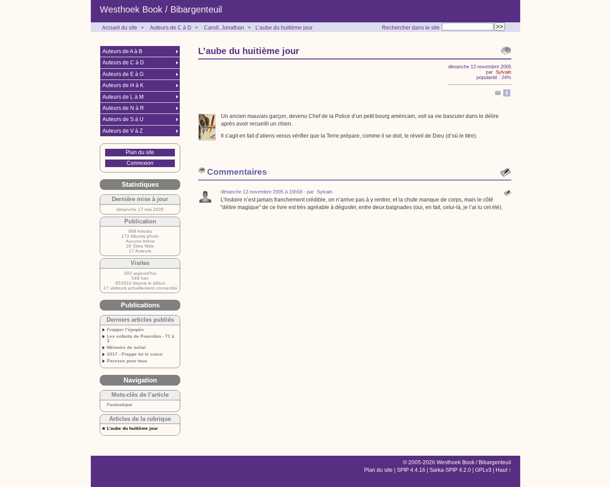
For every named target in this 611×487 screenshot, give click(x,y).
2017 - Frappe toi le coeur (135, 354)
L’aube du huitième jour (284, 28)
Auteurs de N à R (123, 108)
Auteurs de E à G (123, 74)
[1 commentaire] (506, 51)
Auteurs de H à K (123, 85)
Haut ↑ (503, 470)
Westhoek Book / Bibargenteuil (161, 9)
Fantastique (119, 405)
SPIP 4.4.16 (411, 470)
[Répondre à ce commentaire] (507, 193)
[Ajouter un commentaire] (506, 172)
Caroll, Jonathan (224, 28)
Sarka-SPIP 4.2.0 (450, 470)
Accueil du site (119, 28)
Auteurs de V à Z (122, 131)
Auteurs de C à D (170, 28)
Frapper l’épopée (125, 329)
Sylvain (503, 72)
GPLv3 (483, 470)
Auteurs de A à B (122, 51)
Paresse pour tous (127, 361)
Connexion (140, 163)
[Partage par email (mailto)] (497, 94)
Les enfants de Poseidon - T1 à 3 (140, 338)
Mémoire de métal (126, 347)
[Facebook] (506, 94)
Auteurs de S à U (123, 119)
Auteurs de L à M (123, 97)
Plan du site (140, 152)
